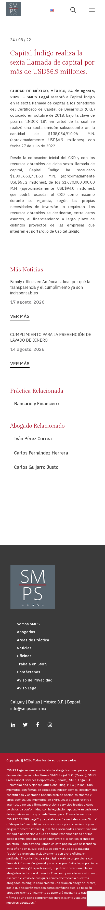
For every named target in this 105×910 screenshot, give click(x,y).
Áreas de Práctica (33, 640)
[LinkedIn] (13, 725)
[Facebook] (37, 725)
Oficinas (24, 655)
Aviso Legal (27, 688)
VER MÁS (20, 316)
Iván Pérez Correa (33, 438)
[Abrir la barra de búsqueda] (75, 10)
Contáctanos (28, 671)
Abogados (26, 631)
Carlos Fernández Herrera (41, 453)
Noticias (24, 647)
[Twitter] (25, 725)
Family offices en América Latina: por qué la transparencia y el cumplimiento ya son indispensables (50, 287)
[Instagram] (50, 725)
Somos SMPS (28, 623)
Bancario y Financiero (36, 403)
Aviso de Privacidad (34, 680)
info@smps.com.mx (28, 708)
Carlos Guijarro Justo (36, 467)
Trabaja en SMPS (32, 664)
